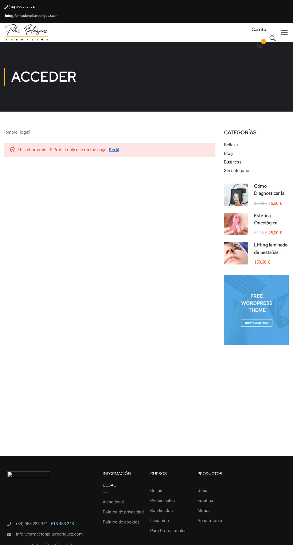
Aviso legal (113, 502)
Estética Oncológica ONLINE (265, 223)
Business (232, 162)
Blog (228, 153)
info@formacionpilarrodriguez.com (31, 16)
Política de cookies (121, 522)
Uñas (202, 490)
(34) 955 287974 (21, 7)
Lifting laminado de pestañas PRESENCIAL (271, 252)
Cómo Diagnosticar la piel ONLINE (269, 193)
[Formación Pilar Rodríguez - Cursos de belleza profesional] (26, 32)
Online (156, 490)
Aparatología (209, 520)
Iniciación (159, 520)
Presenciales (162, 500)
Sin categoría (236, 170)
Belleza (231, 144)
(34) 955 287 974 (31, 523)
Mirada (204, 510)
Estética (205, 500)
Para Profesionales (168, 530)
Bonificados (161, 510)
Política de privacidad (123, 512)
